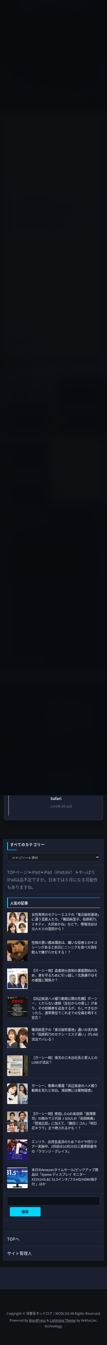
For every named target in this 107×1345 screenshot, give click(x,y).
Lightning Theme (63, 1320)
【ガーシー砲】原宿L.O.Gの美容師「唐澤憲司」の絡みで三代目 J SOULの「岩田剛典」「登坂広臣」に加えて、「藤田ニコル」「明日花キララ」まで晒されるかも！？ (64, 1120)
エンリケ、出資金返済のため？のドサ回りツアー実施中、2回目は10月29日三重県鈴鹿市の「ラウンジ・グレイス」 (64, 1146)
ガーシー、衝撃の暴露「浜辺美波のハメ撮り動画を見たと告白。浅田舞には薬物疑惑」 (64, 1088)
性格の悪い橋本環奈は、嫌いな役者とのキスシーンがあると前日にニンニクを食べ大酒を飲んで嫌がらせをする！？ (64, 947)
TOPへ (13, 1239)
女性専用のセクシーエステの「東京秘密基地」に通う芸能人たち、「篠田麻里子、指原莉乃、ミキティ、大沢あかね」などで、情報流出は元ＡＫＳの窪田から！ (65, 921)
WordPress (37, 1320)
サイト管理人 (19, 1253)
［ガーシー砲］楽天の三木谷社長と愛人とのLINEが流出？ (64, 1060)
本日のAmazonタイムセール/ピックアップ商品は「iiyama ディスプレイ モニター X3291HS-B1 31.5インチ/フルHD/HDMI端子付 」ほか (65, 1176)
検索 (25, 1211)
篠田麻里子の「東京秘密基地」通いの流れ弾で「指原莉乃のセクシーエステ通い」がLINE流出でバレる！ (65, 1034)
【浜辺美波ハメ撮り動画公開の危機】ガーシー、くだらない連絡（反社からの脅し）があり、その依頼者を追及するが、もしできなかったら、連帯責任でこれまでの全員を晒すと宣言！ (64, 1008)
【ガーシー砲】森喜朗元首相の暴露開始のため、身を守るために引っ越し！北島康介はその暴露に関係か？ (64, 975)
